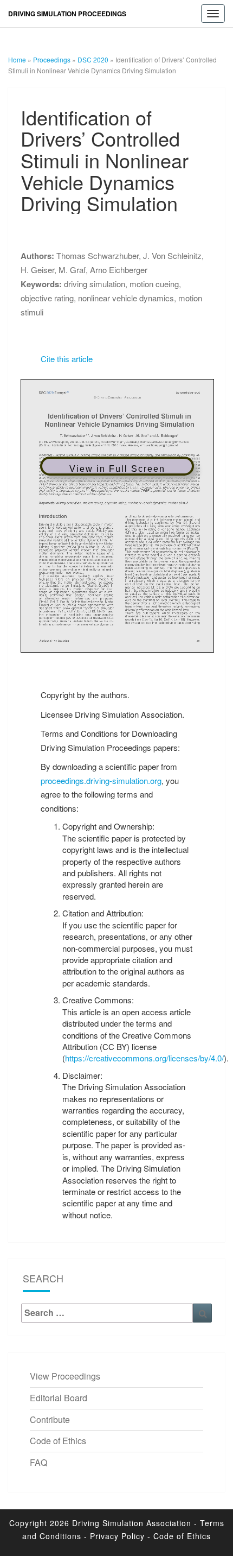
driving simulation (94, 283)
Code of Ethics (58, 1440)
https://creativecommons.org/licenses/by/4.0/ (144, 1058)
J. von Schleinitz (172, 255)
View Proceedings (65, 1376)
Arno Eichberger (118, 269)
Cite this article (67, 358)
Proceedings (51, 59)
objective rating (47, 297)
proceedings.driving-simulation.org (101, 780)
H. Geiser (37, 269)
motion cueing (154, 283)
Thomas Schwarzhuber (97, 255)
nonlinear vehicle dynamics (126, 297)
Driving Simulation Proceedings (67, 13)
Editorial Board (58, 1397)
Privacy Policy (117, 1535)
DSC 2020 (92, 59)
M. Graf (72, 269)
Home (17, 59)
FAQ (38, 1462)
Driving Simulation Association (131, 1522)
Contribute (50, 1419)
